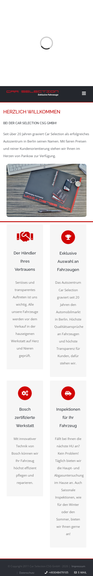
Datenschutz (27, 572)
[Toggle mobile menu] (84, 93)
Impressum (78, 566)
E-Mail (82, 572)
